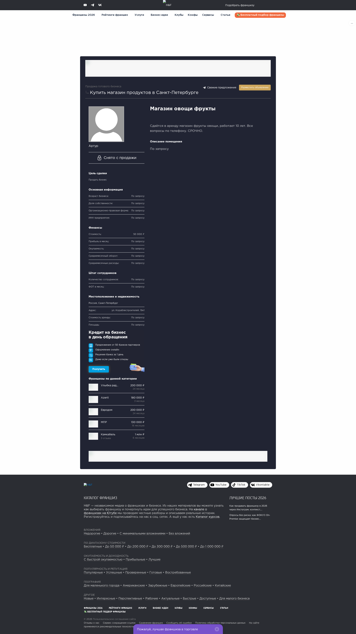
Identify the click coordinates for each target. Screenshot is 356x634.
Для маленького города (101, 585)
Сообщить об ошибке (179, 623)
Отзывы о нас (91, 623)
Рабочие (151, 598)
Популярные (93, 572)
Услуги (142, 608)
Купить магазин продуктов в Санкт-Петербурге (144, 93)
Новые (88, 598)
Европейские (180, 585)
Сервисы (208, 15)
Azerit (105, 398)
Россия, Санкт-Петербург (103, 303)
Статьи (225, 15)
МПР (104, 422)
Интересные (106, 598)
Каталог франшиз (100, 497)
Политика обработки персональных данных (220, 623)
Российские (203, 585)
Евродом (106, 410)
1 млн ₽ (139, 434)
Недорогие (92, 533)
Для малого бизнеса (234, 598)
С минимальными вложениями (142, 533)
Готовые (155, 572)
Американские (134, 585)
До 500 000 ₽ (186, 546)
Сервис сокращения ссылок (119, 623)
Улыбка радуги (111, 385)
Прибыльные (135, 559)
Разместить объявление (254, 88)
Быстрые (189, 598)
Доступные (208, 598)
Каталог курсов (207, 517)
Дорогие (109, 533)
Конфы (193, 15)
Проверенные (135, 572)
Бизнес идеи (159, 15)
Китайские (223, 585)
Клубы (179, 15)
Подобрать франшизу (239, 5)
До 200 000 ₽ (137, 546)
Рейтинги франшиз (115, 15)
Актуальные (170, 598)
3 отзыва (106, 438)
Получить (98, 369)
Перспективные (130, 598)
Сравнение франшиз (151, 623)
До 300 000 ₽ (162, 546)
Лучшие (154, 559)
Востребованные (178, 572)
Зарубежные (157, 585)
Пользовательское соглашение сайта (114, 619)
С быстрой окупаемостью (103, 559)
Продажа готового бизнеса (103, 86)
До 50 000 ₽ (114, 546)
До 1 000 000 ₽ (211, 546)
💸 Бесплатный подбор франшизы (260, 15)
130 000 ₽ (137, 422)
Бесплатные (93, 546)
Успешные (114, 572)
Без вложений (179, 533)
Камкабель (108, 434)
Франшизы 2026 (83, 15)
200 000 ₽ (137, 385)
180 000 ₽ (137, 398)
